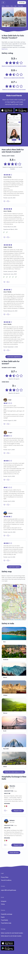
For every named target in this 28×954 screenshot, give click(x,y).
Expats (3, 917)
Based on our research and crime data (14, 77)
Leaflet (11, 619)
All (14, 586)
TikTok (3, 904)
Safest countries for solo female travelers (12, 933)
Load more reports (14, 567)
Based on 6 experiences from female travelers (14, 66)
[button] (4, 586)
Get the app (22, 2)
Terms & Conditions (6, 880)
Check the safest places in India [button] (14, 772)
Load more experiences (14, 356)
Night (23, 586)
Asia (12, 6)
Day (19, 586)
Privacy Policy (4, 877)
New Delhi (20, 6)
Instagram (3, 901)
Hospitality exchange (6, 914)
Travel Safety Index (6, 923)
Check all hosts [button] (14, 852)
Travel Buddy (4, 920)
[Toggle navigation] (3, 2)
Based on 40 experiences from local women (14, 89)
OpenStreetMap (18, 619)
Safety (7, 6)
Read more (4, 49)
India (15, 6)
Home (3, 6)
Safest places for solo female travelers (11, 936)
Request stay (18, 810)
